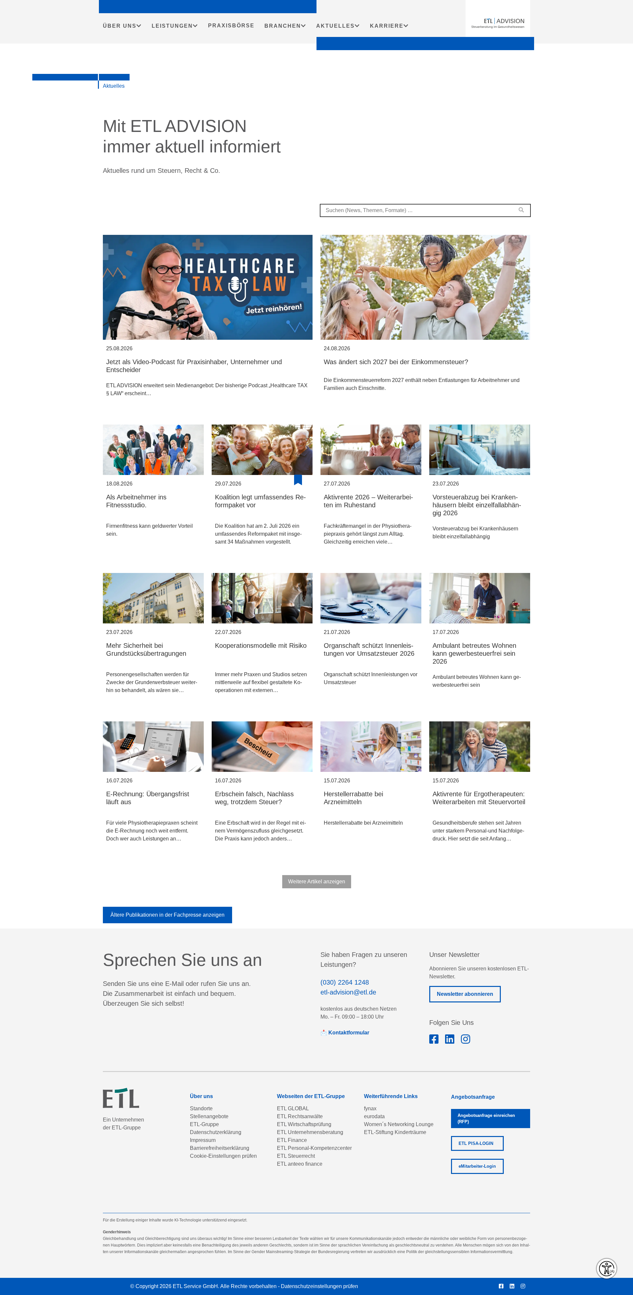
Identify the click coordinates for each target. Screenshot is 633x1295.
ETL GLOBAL (293, 1108)
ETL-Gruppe (204, 1124)
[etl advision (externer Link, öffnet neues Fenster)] (449, 1039)
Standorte (201, 1108)
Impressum (203, 1140)
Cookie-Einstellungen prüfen (223, 1156)
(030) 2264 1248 (344, 982)
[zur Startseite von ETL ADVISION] (497, 23)
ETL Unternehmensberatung (310, 1132)
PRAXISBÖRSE (231, 25)
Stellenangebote (209, 1116)
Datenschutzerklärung (215, 1132)
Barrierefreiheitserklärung (219, 1148)
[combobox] (425, 210)
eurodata (374, 1116)
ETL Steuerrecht (296, 1156)
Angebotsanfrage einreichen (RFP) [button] (486, 1118)
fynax (370, 1108)
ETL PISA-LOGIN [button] (476, 1143)
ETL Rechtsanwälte (300, 1116)
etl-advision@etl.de (348, 992)
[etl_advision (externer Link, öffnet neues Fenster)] (465, 1039)
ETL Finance (292, 1140)
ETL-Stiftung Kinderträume (395, 1132)
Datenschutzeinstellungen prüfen (319, 1286)
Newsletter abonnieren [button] (465, 994)
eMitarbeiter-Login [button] (477, 1166)
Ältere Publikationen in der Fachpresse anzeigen (167, 915)
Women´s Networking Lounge (399, 1124)
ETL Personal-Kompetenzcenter (314, 1148)
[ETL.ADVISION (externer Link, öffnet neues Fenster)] (433, 1039)
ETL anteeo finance (299, 1164)
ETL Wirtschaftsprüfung (304, 1124)
